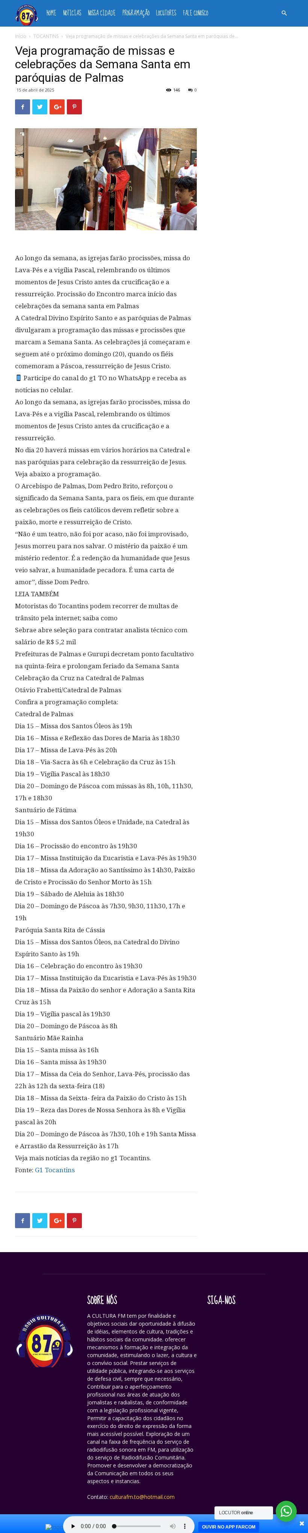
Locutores (166, 13)
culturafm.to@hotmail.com (142, 1496)
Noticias (72, 13)
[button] (284, 13)
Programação (135, 13)
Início (20, 36)
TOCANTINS (46, 36)
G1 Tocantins (55, 1170)
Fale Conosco (195, 13)
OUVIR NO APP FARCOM (228, 1527)
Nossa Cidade (102, 13)
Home (51, 13)
